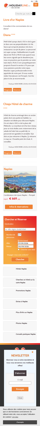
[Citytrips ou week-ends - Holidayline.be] (16, 6)
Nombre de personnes (10, 236)
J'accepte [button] (20, 422)
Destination (9, 224)
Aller (8, 243)
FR (36, 1)
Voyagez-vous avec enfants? (17, 255)
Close (20, 398)
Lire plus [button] (15, 417)
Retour (8, 246)
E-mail (20, 380)
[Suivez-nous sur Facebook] (17, 349)
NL (32, 1)
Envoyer (20, 389)
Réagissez (8, 90)
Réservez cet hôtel (17, 91)
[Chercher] (33, 13)
